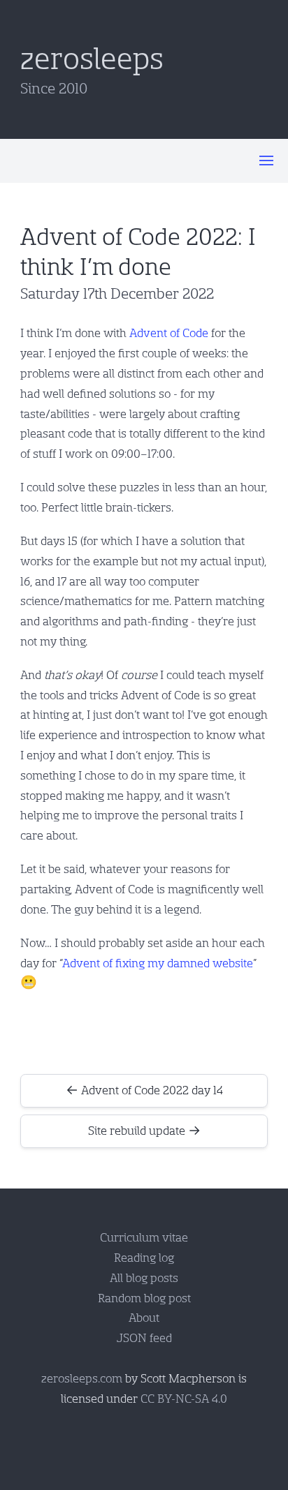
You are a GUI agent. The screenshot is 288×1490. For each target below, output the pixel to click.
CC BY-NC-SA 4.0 (184, 1399)
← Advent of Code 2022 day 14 (144, 1090)
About (144, 1318)
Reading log (144, 1258)
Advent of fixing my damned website (157, 963)
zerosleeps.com (81, 1378)
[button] (266, 160)
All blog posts (144, 1278)
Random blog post (144, 1298)
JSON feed (144, 1338)
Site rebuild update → (144, 1131)
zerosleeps (92, 59)
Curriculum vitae (144, 1237)
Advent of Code (168, 333)
